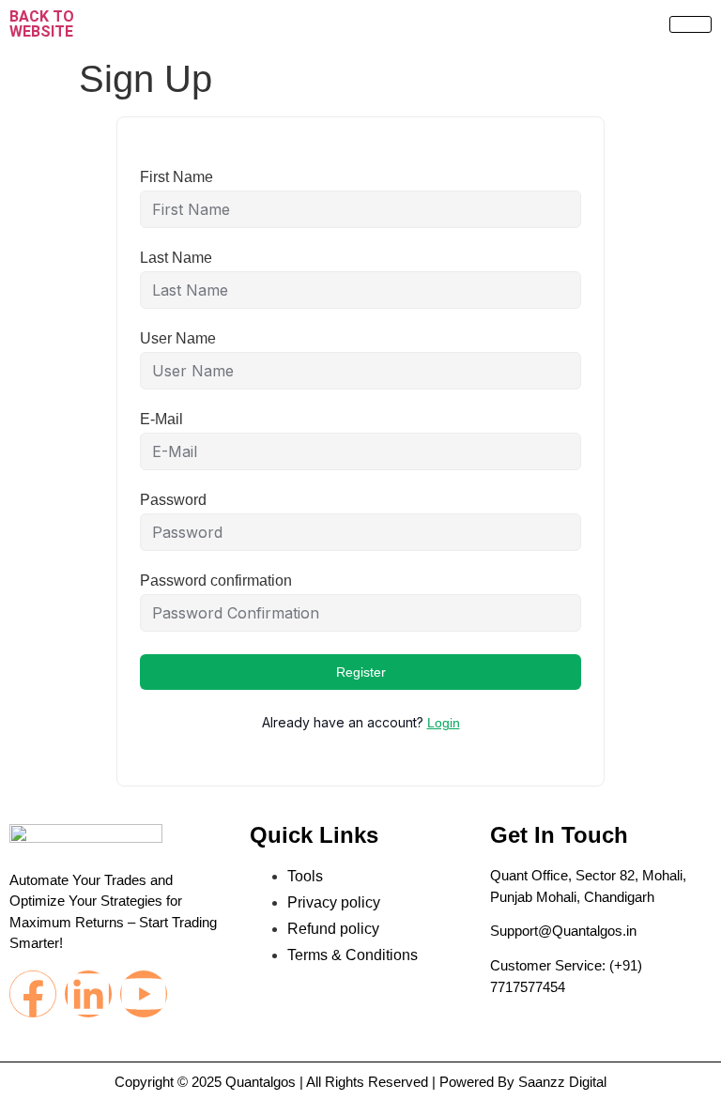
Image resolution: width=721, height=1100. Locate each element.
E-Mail (161, 419)
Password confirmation (216, 580)
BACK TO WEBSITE (41, 24)
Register (361, 672)
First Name (176, 177)
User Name (178, 338)
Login (443, 722)
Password (173, 500)
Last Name (176, 258)
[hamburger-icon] (690, 24)
